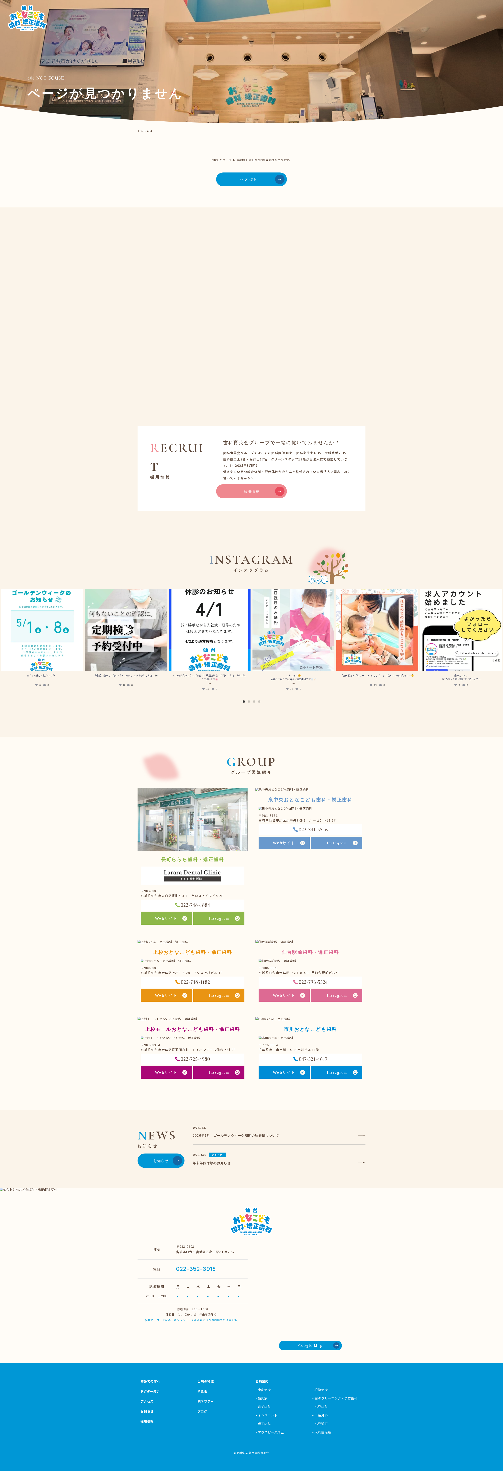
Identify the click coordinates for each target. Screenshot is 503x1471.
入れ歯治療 (323, 1432)
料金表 (202, 1391)
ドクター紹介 (150, 1391)
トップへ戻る (247, 179)
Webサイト (166, 918)
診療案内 (262, 1381)
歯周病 (263, 1398)
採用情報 (251, 491)
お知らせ (161, 1160)
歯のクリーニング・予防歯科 (336, 1398)
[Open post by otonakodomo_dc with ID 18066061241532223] (293, 630)
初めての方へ (150, 1381)
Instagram (219, 918)
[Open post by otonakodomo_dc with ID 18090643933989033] (377, 630)
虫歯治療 (264, 1389)
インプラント (268, 1415)
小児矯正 (321, 1423)
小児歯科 (321, 1406)
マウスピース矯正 (271, 1432)
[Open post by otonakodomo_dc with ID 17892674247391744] (461, 630)
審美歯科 (264, 1406)
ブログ (202, 1411)
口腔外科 (321, 1415)
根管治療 (321, 1389)
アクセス (146, 1401)
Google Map (310, 1345)
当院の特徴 (205, 1381)
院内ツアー (205, 1401)
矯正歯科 (264, 1423)
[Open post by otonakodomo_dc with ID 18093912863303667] (210, 630)
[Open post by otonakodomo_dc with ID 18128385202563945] (126, 630)
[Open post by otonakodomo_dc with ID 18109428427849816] (42, 630)
